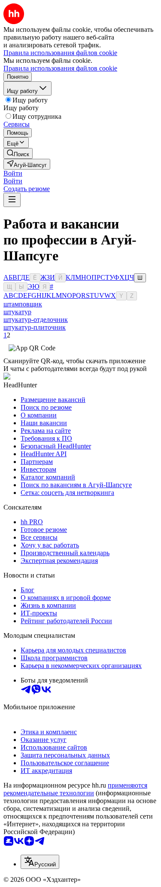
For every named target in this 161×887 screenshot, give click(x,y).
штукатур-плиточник (34, 327)
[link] (18, 153)
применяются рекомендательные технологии (75, 789)
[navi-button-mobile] (12, 200)
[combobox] (40, 862)
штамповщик (22, 304)
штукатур (17, 311)
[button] (12, 173)
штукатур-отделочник (35, 319)
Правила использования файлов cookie (60, 68)
